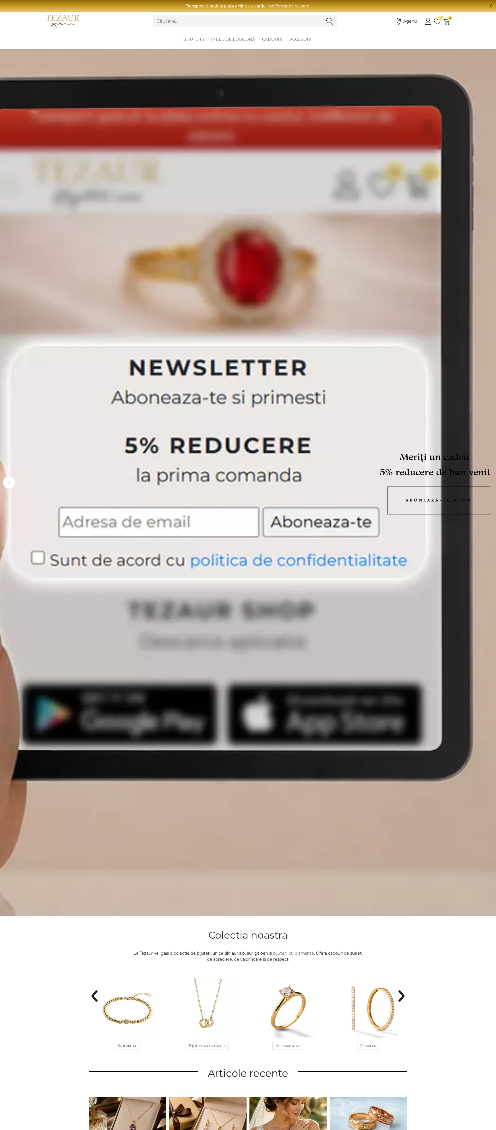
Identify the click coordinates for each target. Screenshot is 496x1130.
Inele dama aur (288, 1045)
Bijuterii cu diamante (207, 1045)
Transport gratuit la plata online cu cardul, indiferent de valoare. (248, 6)
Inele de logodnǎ (233, 39)
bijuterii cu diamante (293, 953)
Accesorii (301, 39)
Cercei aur (369, 1045)
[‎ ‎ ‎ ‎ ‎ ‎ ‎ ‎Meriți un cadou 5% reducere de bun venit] (248, 482)
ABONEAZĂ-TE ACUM (439, 500)
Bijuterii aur (127, 1045)
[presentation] (94, 992)
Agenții (410, 21)
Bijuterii (193, 39)
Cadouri (272, 39)
